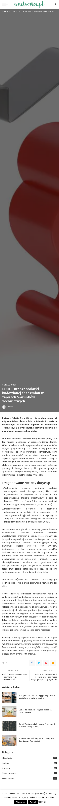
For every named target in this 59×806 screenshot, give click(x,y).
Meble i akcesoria (9, 773)
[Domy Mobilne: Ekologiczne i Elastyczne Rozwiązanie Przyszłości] (9, 740)
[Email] (53, 663)
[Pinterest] (46, 663)
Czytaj (42, 801)
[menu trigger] (5, 4)
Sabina (10, 406)
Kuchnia (5, 763)
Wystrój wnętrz (8, 778)
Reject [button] (33, 802)
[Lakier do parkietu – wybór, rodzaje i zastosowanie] (9, 711)
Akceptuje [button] (20, 802)
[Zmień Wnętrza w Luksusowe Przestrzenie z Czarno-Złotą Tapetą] (9, 726)
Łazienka (6, 768)
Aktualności (9, 385)
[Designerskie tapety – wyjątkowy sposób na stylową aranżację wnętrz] (9, 697)
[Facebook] (32, 663)
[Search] (54, 4)
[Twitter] (39, 663)
